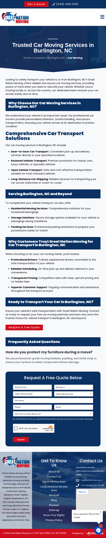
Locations (39, 58)
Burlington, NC (56, 58)
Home (27, 58)
